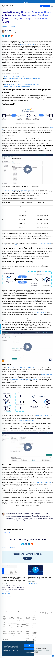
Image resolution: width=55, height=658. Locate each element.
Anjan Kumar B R (6, 595)
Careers (34, 619)
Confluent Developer (28, 618)
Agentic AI (11, 625)
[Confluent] (8, 6)
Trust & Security (34, 636)
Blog (33, 625)
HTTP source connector (40, 312)
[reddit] (12, 36)
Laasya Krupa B (32, 583)
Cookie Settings (45, 648)
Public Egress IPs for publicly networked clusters (17, 77)
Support (27, 625)
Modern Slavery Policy (36, 648)
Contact (34, 617)
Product (5, 612)
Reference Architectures (11, 618)
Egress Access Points (46, 374)
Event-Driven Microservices (11, 628)
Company (34, 615)
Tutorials (27, 623)
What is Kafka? (29, 615)
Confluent (12, 26)
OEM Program (29, 635)
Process (4, 629)
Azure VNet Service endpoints (25, 190)
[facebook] (6, 36)
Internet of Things (12, 635)
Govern (4, 631)
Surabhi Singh (6, 593)
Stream (4, 624)
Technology (5, 26)
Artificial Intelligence (13, 623)
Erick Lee (8, 30)
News (33, 627)
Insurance (19, 629)
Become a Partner (34, 633)
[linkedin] (9, 36)
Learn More (26, 2)
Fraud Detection (12, 631)
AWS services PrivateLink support (25, 420)
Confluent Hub (5, 636)
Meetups (27, 638)
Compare (28, 640)
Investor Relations (34, 622)
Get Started (5, 639)
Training (27, 627)
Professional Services (28, 631)
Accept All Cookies (30, 645)
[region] (18, 648)
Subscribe (27, 558)
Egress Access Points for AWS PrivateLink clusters (17, 86)
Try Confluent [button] (44, 6)
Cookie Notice (15, 650)
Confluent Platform (5, 619)
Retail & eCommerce (19, 618)
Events (27, 633)
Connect (4, 626)
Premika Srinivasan (7, 596)
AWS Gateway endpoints (8, 190)
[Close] (32, 642)
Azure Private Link (21, 368)
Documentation (29, 620)
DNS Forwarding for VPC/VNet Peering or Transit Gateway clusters (21, 84)
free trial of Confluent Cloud (44, 482)
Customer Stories (12, 615)
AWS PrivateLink (12, 368)
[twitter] (3, 36)
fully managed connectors (27, 44)
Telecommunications (21, 624)
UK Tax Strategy (34, 640)
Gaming (18, 633)
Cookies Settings (30, 652)
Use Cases (11, 612)
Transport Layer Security (16, 99)
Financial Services (21, 615)
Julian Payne (5, 591)
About (34, 612)
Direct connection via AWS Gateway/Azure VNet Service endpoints (22, 78)
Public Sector (20, 626)
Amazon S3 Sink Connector (43, 415)
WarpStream (5, 622)
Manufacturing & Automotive (20, 621)
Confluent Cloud (5, 615)
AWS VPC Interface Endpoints (16, 379)
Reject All (30, 649)
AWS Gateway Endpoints (44, 243)
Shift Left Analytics (12, 620)
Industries (19, 612)
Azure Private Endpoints (31, 379)
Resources (28, 612)
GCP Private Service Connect (34, 368)
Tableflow (5, 633)
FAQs (33, 630)
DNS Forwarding (31, 300)
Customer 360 (12, 633)
